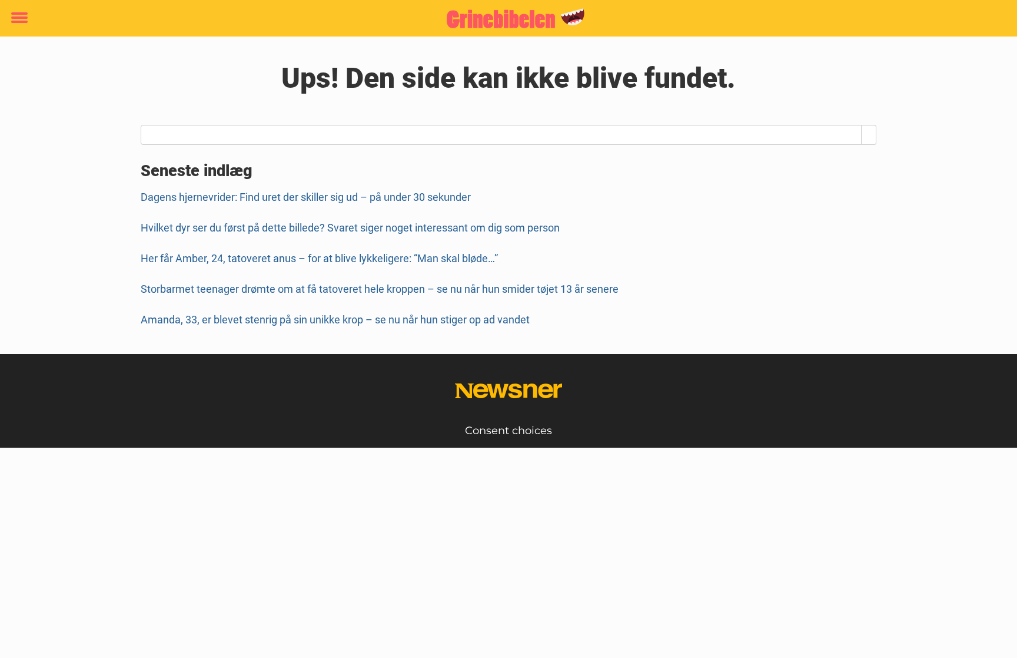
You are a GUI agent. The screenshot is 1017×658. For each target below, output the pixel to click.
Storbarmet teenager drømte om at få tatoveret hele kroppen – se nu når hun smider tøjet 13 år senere (380, 289)
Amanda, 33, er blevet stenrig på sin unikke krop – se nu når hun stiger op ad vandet (335, 319)
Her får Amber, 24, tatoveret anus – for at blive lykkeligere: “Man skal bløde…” (319, 258)
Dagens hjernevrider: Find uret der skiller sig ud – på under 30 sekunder (306, 197)
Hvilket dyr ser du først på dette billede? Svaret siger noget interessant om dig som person (350, 227)
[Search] (869, 135)
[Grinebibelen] (504, 19)
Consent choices (508, 430)
